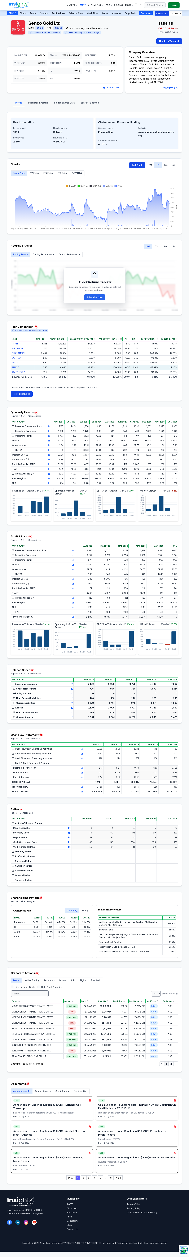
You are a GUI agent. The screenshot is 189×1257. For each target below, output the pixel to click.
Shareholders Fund (26, 688)
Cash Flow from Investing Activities (33, 753)
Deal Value (134, 1001)
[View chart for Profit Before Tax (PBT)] (49, 464)
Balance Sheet (76, 13)
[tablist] (94, 103)
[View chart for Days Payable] (69, 837)
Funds (14, 1001)
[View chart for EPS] (49, 483)
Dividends (49, 980)
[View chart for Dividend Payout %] (73, 617)
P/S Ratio (48, 173)
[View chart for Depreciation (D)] (49, 459)
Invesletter (72, 1212)
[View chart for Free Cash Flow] (82, 787)
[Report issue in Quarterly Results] (36, 413)
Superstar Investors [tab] (38, 102)
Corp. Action (131, 13)
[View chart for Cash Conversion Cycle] (69, 842)
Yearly (85, 910)
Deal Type (151, 1001)
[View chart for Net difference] (82, 773)
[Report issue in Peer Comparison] (36, 327)
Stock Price (19, 173)
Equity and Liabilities (26, 684)
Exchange (167, 1001)
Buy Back (96, 980)
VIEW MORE (169, 87)
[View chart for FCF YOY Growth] (82, 792)
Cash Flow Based (24, 870)
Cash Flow (92, 13)
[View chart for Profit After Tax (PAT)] (49, 474)
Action (67, 1001)
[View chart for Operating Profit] (49, 436)
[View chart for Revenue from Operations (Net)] (73, 550)
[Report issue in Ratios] (21, 809)
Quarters (43, 13)
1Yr (158, 165)
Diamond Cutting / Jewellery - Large (84, 32)
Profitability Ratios (25, 856)
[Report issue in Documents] (28, 1084)
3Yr (166, 165)
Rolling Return (20, 254)
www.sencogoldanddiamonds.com (88, 28)
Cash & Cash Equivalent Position (32, 763)
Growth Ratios (22, 875)
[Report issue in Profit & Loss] (30, 536)
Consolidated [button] (162, 13)
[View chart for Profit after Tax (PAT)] (73, 598)
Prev (70, 1178)
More (128, 5)
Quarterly (72, 910)
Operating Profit (23, 436)
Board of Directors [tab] (90, 102)
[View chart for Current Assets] (72, 717)
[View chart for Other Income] (49, 445)
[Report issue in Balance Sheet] (32, 670)
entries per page (169, 993)
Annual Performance (69, 254)
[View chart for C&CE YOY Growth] (82, 782)
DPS (17, 612)
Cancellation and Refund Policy (142, 1212)
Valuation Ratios (23, 866)
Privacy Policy (134, 1208)
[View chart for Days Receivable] (69, 828)
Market (71, 5)
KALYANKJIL (17, 348)
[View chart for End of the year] (82, 777)
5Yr (174, 165)
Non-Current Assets (27, 712)
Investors (116, 13)
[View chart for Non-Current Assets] (72, 712)
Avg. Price (117, 1001)
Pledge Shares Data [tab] (64, 102)
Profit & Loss (58, 13)
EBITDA (18, 450)
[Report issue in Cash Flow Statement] (41, 735)
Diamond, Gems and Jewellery (46, 32)
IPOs (107, 5)
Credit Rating (62, 1091)
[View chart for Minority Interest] (72, 693)
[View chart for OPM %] (49, 441)
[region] (94, 360)
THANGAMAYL (19, 353)
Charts (23, 13)
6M (150, 165)
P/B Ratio (62, 173)
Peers (33, 13)
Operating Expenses (25, 431)
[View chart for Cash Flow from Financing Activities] (82, 758)
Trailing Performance (43, 254)
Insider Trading (32, 980)
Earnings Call (80, 1091)
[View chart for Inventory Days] (69, 833)
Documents (147, 13)
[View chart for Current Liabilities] (72, 703)
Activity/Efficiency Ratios (28, 823)
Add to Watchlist (170, 41)
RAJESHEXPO (18, 372)
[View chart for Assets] (72, 708)
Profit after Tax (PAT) (25, 598)
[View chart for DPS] (73, 612)
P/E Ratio (34, 173)
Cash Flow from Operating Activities (33, 749)
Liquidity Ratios (23, 851)
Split (73, 980)
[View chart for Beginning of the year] (82, 768)
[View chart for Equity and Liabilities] (72, 684)
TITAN (15, 343)
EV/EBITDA (76, 173)
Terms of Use (133, 1204)
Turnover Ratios (23, 880)
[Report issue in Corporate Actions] (37, 973)
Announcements (21, 1091)
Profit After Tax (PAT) (25, 473)
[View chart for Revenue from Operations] (49, 426)
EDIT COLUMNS (22, 394)
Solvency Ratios (23, 861)
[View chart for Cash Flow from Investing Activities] (82, 754)
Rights (83, 980)
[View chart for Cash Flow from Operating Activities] (82, 749)
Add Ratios (113, 87)
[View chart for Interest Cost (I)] (49, 455)
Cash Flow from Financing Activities (33, 758)
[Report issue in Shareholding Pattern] (41, 898)
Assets (19, 707)
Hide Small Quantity (51, 987)
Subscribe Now (95, 297)
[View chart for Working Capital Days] (69, 847)
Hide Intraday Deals (24, 987)
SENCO (12, 13)
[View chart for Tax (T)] (49, 469)
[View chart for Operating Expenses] (49, 431)
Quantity (102, 1001)
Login (174, 5)
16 (111, 1178)
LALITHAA (16, 358)
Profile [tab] (18, 102)
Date (83, 1001)
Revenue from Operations (28, 426)
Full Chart (137, 165)
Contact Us (72, 1229)
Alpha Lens (94, 5)
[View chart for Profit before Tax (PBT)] (73, 588)
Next (118, 1178)
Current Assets (24, 717)
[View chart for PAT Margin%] (49, 478)
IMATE (70, 1204)
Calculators (72, 1221)
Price (69, 1216)
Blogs (69, 1225)
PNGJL (15, 362)
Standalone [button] (176, 13)
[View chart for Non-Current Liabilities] (72, 698)
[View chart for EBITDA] (49, 450)
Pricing (118, 5)
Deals (16, 980)
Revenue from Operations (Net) (31, 550)
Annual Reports (43, 1091)
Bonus (62, 980)
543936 (58, 28)
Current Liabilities (25, 703)
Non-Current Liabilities (28, 698)
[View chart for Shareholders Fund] (72, 689)
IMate (82, 5)
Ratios (105, 13)
